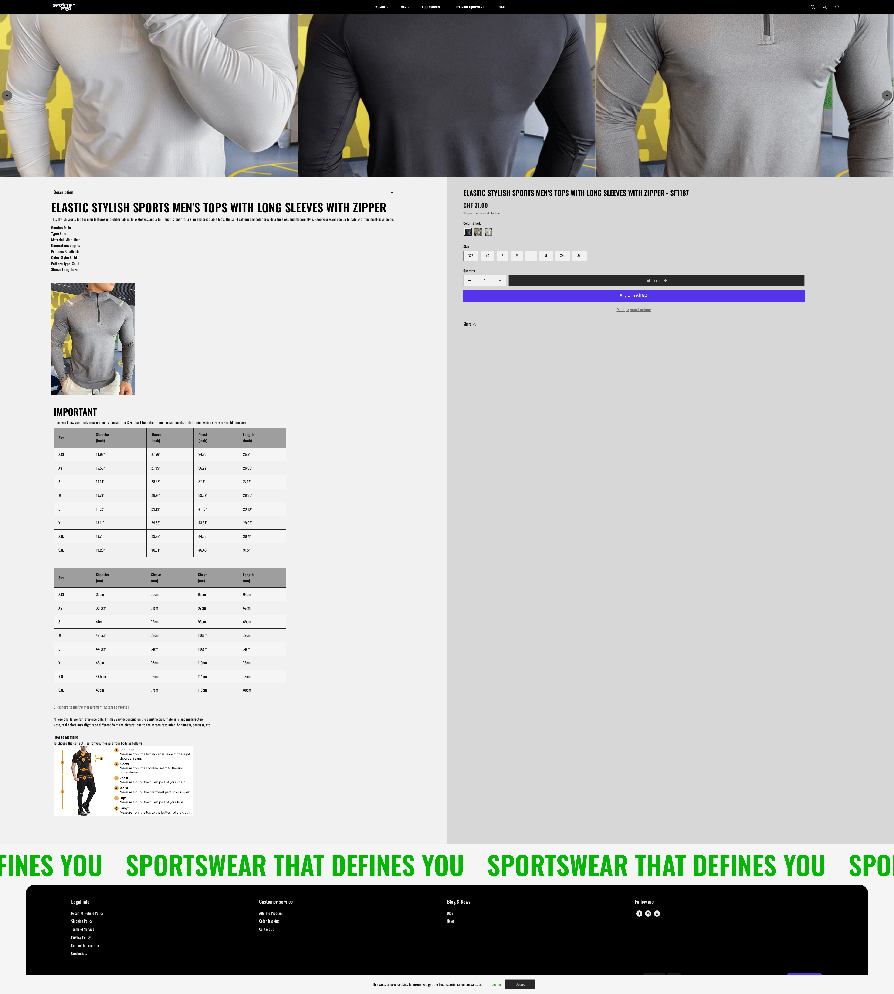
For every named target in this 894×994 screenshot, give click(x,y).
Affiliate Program (271, 913)
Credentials (79, 953)
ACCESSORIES (431, 6)
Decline (496, 984)
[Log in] (824, 7)
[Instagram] (648, 913)
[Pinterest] (657, 913)
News (450, 921)
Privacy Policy (81, 937)
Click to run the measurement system (91, 707)
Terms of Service (82, 929)
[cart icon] (837, 7)
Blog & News (459, 902)
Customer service (276, 902)
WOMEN (380, 6)
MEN (403, 6)
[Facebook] (639, 913)
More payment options (634, 309)
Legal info (80, 902)
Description (63, 192)
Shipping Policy (81, 921)
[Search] (812, 7)
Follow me (644, 902)
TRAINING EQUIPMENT (469, 6)
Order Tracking (269, 921)
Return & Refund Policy (87, 913)
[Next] (887, 95)
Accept (520, 984)
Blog (450, 913)
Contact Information (85, 945)
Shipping (468, 213)
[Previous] (7, 95)
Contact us (266, 929)
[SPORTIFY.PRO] (64, 7)
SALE (502, 6)
